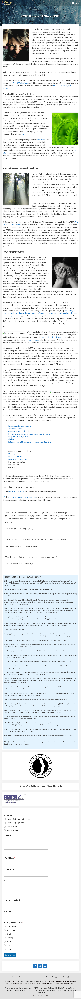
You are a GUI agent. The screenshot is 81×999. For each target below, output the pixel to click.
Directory (10, 938)
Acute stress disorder (16, 429)
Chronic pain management (18, 454)
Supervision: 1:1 (12, 826)
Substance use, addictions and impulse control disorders (29, 442)
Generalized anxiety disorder (19, 431)
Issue (6, 881)
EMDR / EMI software (21, 83)
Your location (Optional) (12, 900)
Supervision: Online (13, 830)
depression (41, 140)
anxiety (24, 134)
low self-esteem (34, 340)
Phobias (11, 439)
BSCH (9, 941)
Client (9, 934)
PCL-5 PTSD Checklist (16, 492)
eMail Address (9, 858)
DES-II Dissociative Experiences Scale (22, 497)
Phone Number (9, 869)
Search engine (11, 926)
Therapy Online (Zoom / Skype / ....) (18, 819)
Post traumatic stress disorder (19, 426)
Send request (10, 955)
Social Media (11, 930)
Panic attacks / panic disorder (19, 459)
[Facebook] (35, 966)
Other (9, 949)
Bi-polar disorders (15, 457)
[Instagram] (40, 966)
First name (8, 835)
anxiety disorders (48, 337)
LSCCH (9, 945)
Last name (7, 847)
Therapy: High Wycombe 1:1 (16, 823)
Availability (8, 911)
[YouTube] (45, 966)
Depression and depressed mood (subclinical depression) (30, 434)
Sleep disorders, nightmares (18, 437)
